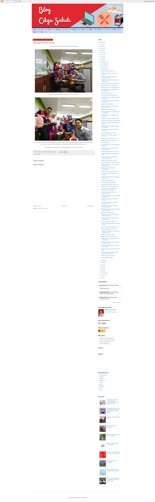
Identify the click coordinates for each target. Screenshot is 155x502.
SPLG (100, 388)
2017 (101, 61)
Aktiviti (34, 29)
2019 (101, 56)
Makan (90, 29)
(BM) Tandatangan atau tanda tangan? (112, 444)
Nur (107, 29)
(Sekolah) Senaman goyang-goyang (110, 83)
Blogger (85, 497)
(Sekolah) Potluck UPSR (107, 180)
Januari (103, 275)
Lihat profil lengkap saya (111, 312)
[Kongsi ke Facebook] (65, 152)
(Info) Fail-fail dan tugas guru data (109, 138)
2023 (101, 48)
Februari (103, 273)
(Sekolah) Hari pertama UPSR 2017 (109, 186)
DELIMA (101, 377)
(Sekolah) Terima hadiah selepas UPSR (110, 120)
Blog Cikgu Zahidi (111, 309)
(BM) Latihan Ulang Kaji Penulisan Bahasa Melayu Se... (109, 206)
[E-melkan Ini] (60, 152)
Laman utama (64, 206)
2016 (101, 277)
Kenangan (74, 29)
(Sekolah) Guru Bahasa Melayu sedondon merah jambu (108, 189)
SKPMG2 (101, 386)
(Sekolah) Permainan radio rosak (109, 85)
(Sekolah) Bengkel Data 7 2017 (108, 133)
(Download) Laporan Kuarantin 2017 (110, 151)
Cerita (48, 29)
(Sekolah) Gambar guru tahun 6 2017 (110, 226)
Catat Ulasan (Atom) (43, 208)
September (104, 69)
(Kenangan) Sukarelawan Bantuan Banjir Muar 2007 (109, 203)
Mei (102, 266)
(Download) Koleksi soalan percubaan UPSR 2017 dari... (110, 242)
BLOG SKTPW (102, 375)
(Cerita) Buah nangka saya (107, 212)
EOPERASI (102, 380)
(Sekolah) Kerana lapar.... (107, 93)
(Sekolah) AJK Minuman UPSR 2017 (110, 184)
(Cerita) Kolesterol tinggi (107, 257)
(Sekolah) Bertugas (105, 142)
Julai (102, 262)
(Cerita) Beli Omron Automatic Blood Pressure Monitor (109, 215)
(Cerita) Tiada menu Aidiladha (108, 255)
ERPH (101, 382)
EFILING (101, 378)
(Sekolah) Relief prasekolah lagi (109, 140)
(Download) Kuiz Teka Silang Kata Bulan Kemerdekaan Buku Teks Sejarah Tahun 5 (113, 401)
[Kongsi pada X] (63, 152)
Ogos (102, 260)
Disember (103, 63)
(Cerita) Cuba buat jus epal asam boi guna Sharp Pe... (110, 107)
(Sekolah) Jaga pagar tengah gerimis (110, 118)
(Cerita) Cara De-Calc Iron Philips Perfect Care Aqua (109, 157)
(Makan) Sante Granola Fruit (108, 71)
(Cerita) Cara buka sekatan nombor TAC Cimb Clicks (113, 452)
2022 (101, 50)
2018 (101, 59)
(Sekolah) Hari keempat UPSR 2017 (109, 171)
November (103, 65)
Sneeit (119, 302)
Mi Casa (99, 29)
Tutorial (35, 32)
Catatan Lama (90, 206)
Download (58, 29)
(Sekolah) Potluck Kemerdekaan (109, 236)
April (102, 268)
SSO (100, 390)
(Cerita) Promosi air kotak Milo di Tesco (110, 162)
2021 (101, 52)
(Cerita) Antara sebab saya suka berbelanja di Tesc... (108, 77)
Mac (102, 271)
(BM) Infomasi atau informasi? (111, 426)
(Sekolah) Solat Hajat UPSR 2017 (109, 221)
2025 (101, 44)
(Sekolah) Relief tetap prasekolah (109, 95)
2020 (101, 54)
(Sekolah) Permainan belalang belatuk (110, 87)
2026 (101, 42)
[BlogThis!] (61, 152)
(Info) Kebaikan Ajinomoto (107, 104)
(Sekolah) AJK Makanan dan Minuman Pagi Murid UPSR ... (110, 231)
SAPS (100, 384)
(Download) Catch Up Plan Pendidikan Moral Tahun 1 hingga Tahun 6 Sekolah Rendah (113, 410)
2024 (101, 46)
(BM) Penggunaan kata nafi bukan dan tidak (113, 435)
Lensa (82, 29)
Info (66, 29)
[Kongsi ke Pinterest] (67, 152)
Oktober (103, 67)
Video (42, 32)
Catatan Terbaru (37, 206)
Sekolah (114, 29)
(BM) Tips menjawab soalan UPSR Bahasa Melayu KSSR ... (109, 253)
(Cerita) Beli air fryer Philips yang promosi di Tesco (109, 192)
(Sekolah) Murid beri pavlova (108, 234)
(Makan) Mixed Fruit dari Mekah (108, 109)
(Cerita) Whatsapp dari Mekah (108, 182)
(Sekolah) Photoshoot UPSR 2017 (109, 229)
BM (42, 29)
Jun (102, 264)
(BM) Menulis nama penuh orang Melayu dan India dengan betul (113, 479)
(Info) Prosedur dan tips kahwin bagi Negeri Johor (113, 470)
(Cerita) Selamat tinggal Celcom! (109, 160)
